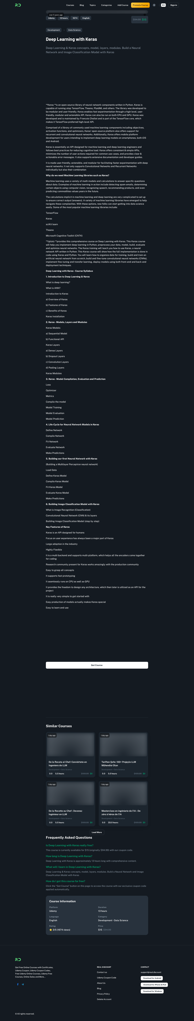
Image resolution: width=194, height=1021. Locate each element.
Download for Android (152, 978)
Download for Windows (152, 991)
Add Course (122, 5)
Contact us (102, 972)
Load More (97, 832)
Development (54, 30)
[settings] (154, 5)
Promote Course (140, 5)
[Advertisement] (97, 78)
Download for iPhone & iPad (154, 985)
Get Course (97, 665)
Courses (70, 5)
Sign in (173, 5)
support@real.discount (151, 972)
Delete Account (104, 999)
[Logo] (18, 5)
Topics (93, 5)
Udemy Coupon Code (106, 977)
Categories (106, 5)
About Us (101, 983)
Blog (82, 5)
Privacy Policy (103, 994)
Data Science (74, 30)
